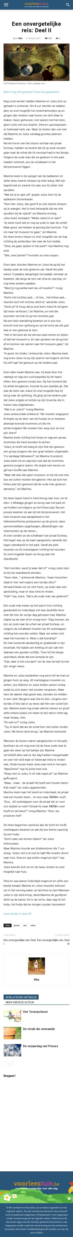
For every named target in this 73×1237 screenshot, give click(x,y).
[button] (6, 5)
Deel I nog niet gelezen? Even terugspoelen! (31, 92)
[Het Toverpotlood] (12, 1016)
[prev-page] (6, 1063)
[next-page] (11, 1063)
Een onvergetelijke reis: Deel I (20, 941)
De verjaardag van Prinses (40, 1046)
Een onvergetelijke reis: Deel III (53, 941)
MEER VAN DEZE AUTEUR (20, 1002)
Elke (20, 38)
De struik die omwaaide (39, 1029)
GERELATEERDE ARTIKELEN (21, 997)
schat (32, 925)
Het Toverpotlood (35, 1011)
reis (25, 925)
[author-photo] (36, 974)
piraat (16, 925)
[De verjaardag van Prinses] (12, 1050)
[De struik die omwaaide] (12, 1033)
